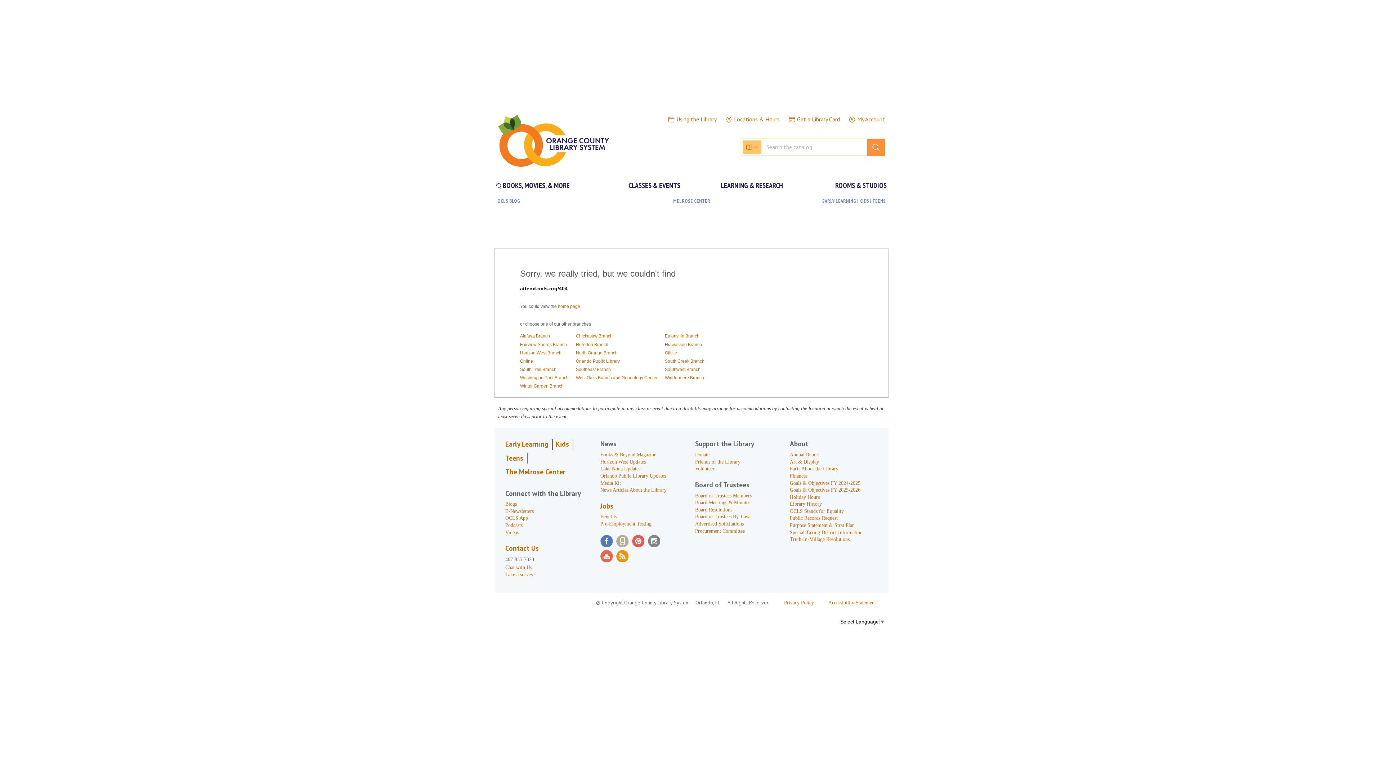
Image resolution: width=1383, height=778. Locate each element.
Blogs (511, 504)
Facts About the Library (814, 468)
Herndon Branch (592, 344)
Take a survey (519, 574)
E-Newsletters (519, 511)
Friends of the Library (717, 462)
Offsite (671, 353)
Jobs (606, 506)
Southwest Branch (683, 369)
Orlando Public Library (598, 361)
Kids (562, 444)
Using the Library (696, 119)
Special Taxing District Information (826, 532)
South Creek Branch (684, 361)
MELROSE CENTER (691, 201)
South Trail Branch (538, 369)
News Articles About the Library (633, 490)
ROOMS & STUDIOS (861, 185)
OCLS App (516, 518)
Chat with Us (518, 567)
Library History (806, 504)
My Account (871, 119)
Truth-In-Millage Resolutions (820, 539)
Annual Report (805, 454)
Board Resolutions (713, 510)
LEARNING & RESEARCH (752, 185)
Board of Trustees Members (723, 495)
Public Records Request (814, 518)
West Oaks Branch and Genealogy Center (617, 377)
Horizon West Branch (540, 353)
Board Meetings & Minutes (722, 502)
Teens (514, 458)
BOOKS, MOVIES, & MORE (535, 185)
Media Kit (610, 483)
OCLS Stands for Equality (817, 511)
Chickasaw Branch (594, 336)
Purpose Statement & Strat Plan (822, 525)
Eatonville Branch (682, 336)
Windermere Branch (684, 377)
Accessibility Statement (852, 602)
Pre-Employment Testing (626, 524)
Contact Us (522, 548)
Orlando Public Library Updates (633, 476)
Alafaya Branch (535, 336)
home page (569, 306)
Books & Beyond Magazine (628, 454)
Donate (702, 454)
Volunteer (705, 468)
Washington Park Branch (544, 377)
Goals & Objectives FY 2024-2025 (825, 483)
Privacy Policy (799, 602)
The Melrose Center (535, 472)
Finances (798, 476)
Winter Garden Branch (542, 386)
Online (526, 361)
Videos (512, 532)
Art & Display (804, 462)
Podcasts (514, 525)
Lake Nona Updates (620, 468)
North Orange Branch (597, 353)
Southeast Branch (593, 369)
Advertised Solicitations (719, 524)
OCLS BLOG (508, 201)
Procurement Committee (720, 531)
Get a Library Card (818, 119)
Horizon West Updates (623, 462)
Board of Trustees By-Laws (723, 516)
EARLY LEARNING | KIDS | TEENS (854, 201)
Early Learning (527, 444)
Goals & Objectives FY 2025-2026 (825, 490)
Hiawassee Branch (683, 344)
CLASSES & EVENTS (654, 185)
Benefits (608, 516)
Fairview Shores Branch (543, 344)
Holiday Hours (805, 497)
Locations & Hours (757, 119)
